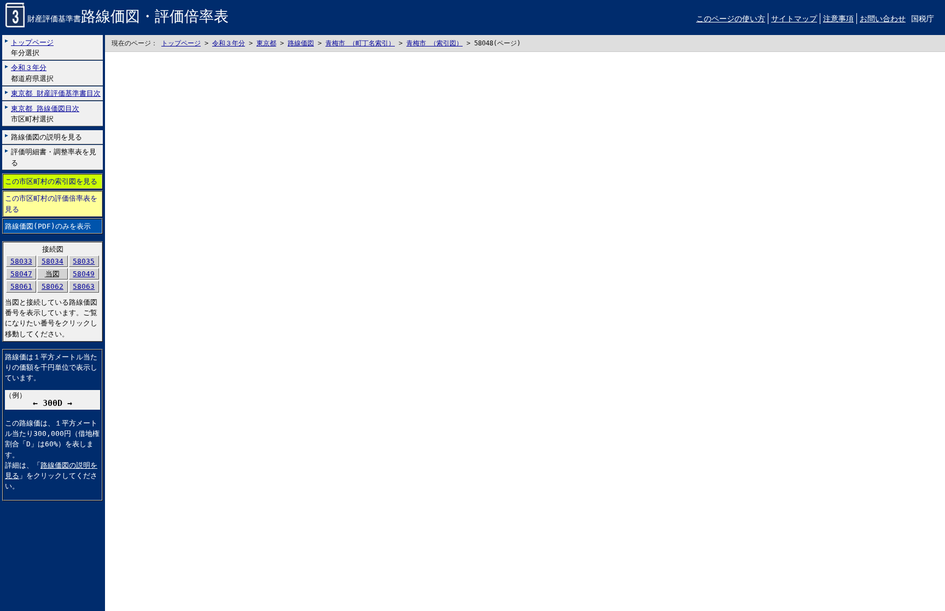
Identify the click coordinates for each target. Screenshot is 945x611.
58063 (84, 286)
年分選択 (32, 47)
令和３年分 (228, 43)
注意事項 (838, 18)
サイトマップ (794, 18)
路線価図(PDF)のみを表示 (48, 226)
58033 (21, 261)
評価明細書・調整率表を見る (53, 157)
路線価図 (301, 43)
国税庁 (922, 18)
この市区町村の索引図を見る (51, 181)
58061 (21, 286)
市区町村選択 (45, 113)
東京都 (266, 43)
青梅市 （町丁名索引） (360, 43)
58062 (52, 286)
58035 (84, 261)
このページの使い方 (730, 18)
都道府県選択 (32, 72)
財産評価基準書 (128, 18)
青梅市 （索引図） (434, 43)
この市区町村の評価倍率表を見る (51, 203)
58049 (84, 274)
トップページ (181, 43)
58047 (21, 274)
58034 (52, 261)
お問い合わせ (883, 18)
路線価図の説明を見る (46, 137)
